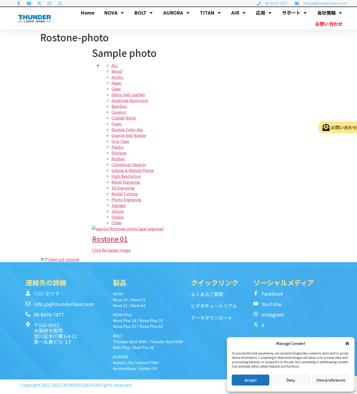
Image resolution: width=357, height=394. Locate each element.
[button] (347, 343)
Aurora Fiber (147, 362)
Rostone (119, 153)
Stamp (117, 217)
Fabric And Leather (128, 94)
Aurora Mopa (124, 368)
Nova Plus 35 (151, 320)
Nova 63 (138, 305)
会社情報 (326, 12)
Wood (116, 71)
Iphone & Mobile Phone (132, 170)
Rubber (118, 159)
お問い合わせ (329, 23)
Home (87, 12)
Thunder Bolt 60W (166, 341)
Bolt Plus (121, 347)
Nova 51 (120, 305)
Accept (251, 380)
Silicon (117, 211)
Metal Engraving (125, 182)
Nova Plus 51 (124, 326)
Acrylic (117, 77)
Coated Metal (123, 118)
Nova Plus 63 (151, 326)
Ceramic (118, 112)
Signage (118, 205)
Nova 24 (120, 299)
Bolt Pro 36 (143, 347)
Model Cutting (124, 194)
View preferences (330, 380)
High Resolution (126, 176)
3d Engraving (123, 188)
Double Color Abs (127, 129)
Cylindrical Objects (128, 164)
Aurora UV (148, 368)
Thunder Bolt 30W (129, 341)
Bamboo (119, 106)
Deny (291, 380)
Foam (116, 124)
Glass (116, 89)
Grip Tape (120, 141)
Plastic (117, 147)
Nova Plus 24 (124, 320)
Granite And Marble (128, 135)
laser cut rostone (64, 259)
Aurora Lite (123, 362)
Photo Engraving (126, 199)
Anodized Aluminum (129, 100)
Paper (116, 83)
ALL (114, 65)
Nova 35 (138, 299)
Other (116, 223)
